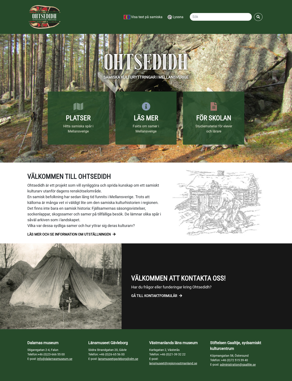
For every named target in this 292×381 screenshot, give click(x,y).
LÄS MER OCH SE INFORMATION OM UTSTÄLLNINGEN (69, 234)
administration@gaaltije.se (238, 364)
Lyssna (177, 17)
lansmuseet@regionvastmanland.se (173, 363)
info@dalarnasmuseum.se (54, 359)
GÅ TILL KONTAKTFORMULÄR (154, 296)
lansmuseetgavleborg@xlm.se (118, 359)
